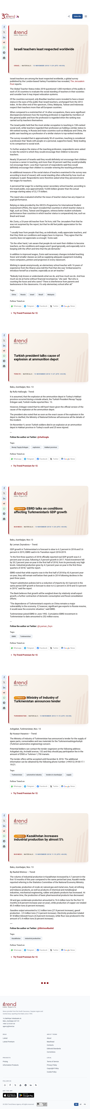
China (14, 295)
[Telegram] (25, 1085)
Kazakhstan (16, 938)
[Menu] (85, 16)
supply (68, 775)
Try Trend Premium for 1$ (25, 313)
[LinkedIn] (31, 1085)
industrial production (33, 938)
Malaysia (50, 295)
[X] (15, 1085)
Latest (5, 1038)
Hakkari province (50, 447)
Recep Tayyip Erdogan (20, 447)
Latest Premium (8, 1042)
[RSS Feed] (36, 1085)
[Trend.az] (10, 16)
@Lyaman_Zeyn (44, 626)
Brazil (41, 295)
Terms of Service (53, 1061)
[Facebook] (10, 1085)
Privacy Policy (52, 1065)
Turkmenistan (25, 636)
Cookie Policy (51, 1072)
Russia (23, 295)
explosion (36, 447)
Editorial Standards (54, 1049)
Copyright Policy (53, 1068)
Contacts (50, 1045)
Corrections (51, 1052)
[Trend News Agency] (9, 1005)
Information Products (11, 1065)
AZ (81, 1104)
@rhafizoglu (43, 437)
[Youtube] (20, 1085)
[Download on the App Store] (10, 1095)
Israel (32, 295)
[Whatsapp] (5, 1085)
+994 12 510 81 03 (9, 1024)
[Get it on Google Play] (26, 1095)
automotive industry (34, 775)
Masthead (50, 1042)
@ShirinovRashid (45, 928)
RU (85, 1104)
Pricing (5, 1061)
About (49, 1038)
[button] (4, 27)
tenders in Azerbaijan (54, 775)
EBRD (14, 636)
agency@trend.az (8, 1026)
